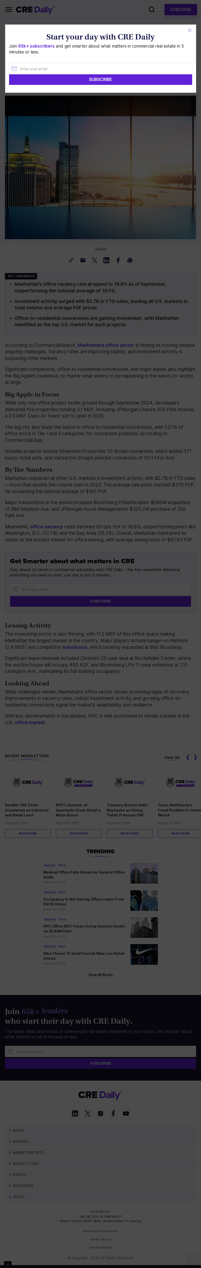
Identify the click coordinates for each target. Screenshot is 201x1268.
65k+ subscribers (36, 46)
